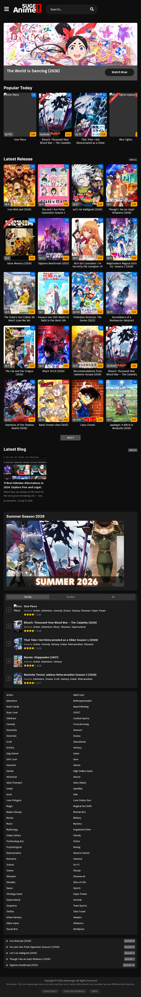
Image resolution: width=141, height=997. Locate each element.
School (10, 864)
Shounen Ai (79, 876)
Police (76, 841)
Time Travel (79, 911)
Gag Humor (12, 753)
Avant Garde (12, 706)
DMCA (94, 991)
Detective (11, 736)
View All (133, 160)
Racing (76, 847)
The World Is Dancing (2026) (33, 70)
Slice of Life (79, 882)
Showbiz (10, 882)
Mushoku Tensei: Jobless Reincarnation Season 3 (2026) (60, 674)
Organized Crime (82, 829)
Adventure (46, 610)
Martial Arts (79, 812)
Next (70, 437)
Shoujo (77, 870)
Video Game (12, 923)
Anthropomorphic (82, 700)
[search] (92, 9)
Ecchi (56, 679)
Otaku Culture (13, 835)
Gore (75, 759)
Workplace (78, 929)
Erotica (10, 747)
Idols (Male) (79, 782)
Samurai (77, 858)
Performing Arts (15, 841)
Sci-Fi (76, 864)
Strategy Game (14, 894)
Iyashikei (77, 788)
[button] (116, 26)
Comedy (58, 610)
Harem (76, 765)
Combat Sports (81, 718)
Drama (66, 610)
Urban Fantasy (13, 917)
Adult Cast (78, 695)
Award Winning (81, 706)
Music (57, 627)
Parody (77, 835)
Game (76, 753)
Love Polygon (13, 800)
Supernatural (79, 627)
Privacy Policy (50, 991)
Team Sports (80, 905)
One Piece (30, 606)
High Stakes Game (83, 771)
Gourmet (11, 765)
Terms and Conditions (74, 991)
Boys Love (12, 712)
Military (77, 817)
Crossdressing (81, 724)
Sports (77, 888)
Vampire (77, 917)
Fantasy (76, 610)
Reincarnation (75, 644)
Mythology (12, 829)
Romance (11, 858)
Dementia (11, 730)
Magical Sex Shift (82, 806)
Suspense (11, 905)
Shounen (86, 610)
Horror (77, 777)
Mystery (77, 823)
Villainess (78, 923)
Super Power (99, 610)
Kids (75, 794)
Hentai (9, 771)
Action (36, 610)
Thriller (10, 911)
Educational (79, 741)
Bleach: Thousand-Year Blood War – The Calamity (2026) (60, 622)
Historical (11, 777)
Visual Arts (12, 929)
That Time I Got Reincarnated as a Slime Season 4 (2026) (61, 640)
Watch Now (119, 72)
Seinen (10, 870)
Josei (9, 794)
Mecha (9, 817)
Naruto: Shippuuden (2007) (41, 657)
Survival (77, 899)
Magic (9, 806)
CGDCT (76, 712)
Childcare (11, 718)
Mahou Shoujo (14, 812)
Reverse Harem (81, 853)
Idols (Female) (14, 782)
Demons (77, 730)
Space (9, 888)
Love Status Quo (82, 800)
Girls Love (11, 759)
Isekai (63, 644)
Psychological (14, 847)
